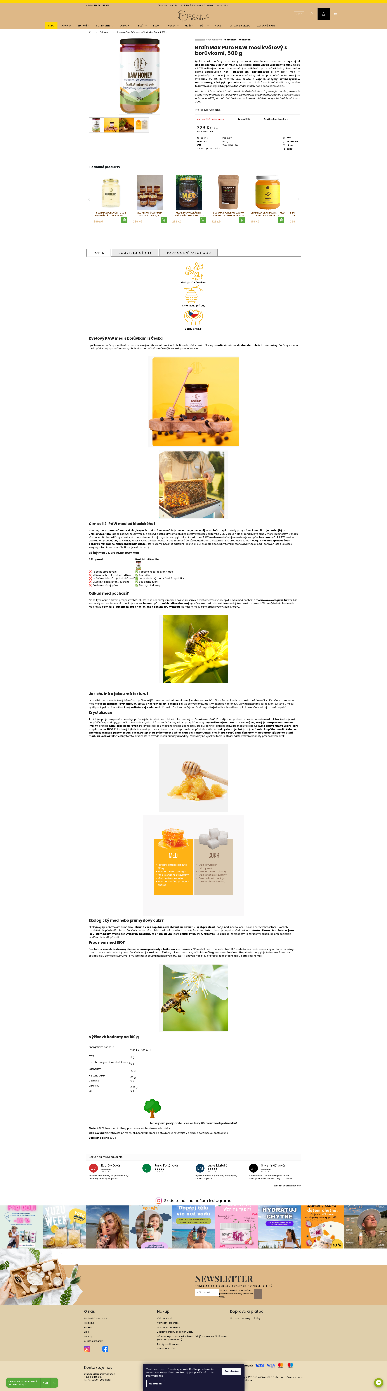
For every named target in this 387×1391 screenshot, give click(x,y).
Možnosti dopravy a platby (245, 1318)
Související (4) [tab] (135, 253)
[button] (378, 1382)
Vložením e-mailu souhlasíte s (236, 1293)
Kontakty (185, 5)
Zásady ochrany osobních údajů (175, 1331)
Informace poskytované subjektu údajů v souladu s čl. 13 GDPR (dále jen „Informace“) (192, 1338)
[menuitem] (51, 25)
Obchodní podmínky (167, 5)
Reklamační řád (166, 1348)
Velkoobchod (223, 5)
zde (161, 1376)
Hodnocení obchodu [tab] (188, 253)
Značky (88, 1336)
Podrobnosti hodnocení (237, 39)
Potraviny (227, 137)
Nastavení (156, 1383)
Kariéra (88, 1327)
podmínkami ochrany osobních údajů (236, 1295)
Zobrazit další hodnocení (287, 1185)
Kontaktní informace (95, 1318)
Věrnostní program (168, 1322)
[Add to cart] (124, 220)
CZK (298, 13)
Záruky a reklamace (168, 1344)
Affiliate (210, 5)
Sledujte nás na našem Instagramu (197, 1200)
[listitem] (111, 199)
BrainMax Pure (280, 119)
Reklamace (197, 5)
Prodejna (89, 1322)
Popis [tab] (98, 253)
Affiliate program (93, 1340)
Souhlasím (232, 1371)
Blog (86, 1331)
